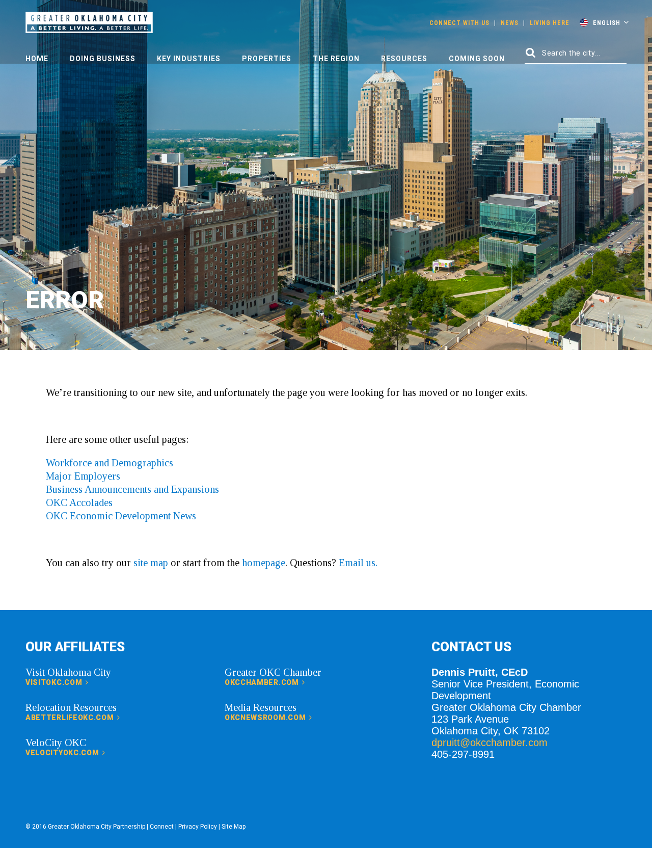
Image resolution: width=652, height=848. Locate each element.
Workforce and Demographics (109, 462)
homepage (263, 562)
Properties (266, 59)
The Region (336, 59)
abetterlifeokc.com (70, 717)
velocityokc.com (63, 753)
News (510, 22)
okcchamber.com (263, 682)
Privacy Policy (197, 826)
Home (36, 59)
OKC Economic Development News (121, 515)
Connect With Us (459, 22)
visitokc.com (54, 682)
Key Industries (189, 59)
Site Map (234, 826)
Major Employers (83, 476)
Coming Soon (477, 59)
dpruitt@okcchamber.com (489, 742)
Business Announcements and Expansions (132, 489)
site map (150, 562)
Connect (162, 826)
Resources (404, 59)
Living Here (549, 22)
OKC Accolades (79, 502)
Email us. (358, 562)
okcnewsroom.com (266, 717)
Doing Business (102, 59)
